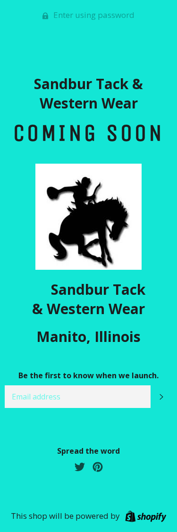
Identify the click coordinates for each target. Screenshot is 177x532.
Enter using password (93, 14)
